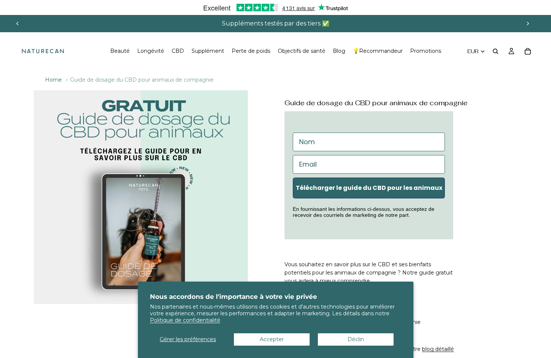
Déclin (355, 339)
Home (53, 79)
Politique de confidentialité (185, 320)
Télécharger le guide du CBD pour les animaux (369, 187)
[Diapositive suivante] (528, 23)
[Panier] (528, 51)
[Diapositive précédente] (17, 23)
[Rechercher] (495, 51)
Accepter (272, 339)
